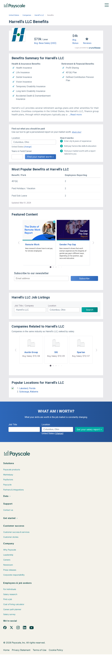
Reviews (87, 43)
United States (14, 15)
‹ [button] (19, 242)
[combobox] (34, 142)
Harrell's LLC (39, 15)
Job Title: (12, 424)
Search (89, 309)
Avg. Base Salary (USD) (45, 43)
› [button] (93, 242)
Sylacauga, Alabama (28, 391)
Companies (27, 15)
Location (52, 305)
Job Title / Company (24, 305)
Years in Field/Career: (22, 151)
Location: (16, 138)
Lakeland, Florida (27, 388)
